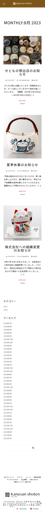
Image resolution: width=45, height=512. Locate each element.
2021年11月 (8, 429)
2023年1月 (7, 403)
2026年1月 (7, 336)
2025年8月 (7, 349)
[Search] (32, 447)
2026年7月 (7, 323)
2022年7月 (7, 413)
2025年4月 (7, 355)
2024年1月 (7, 384)
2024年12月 (8, 368)
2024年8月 (7, 374)
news (36, 80)
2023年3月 (7, 400)
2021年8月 (7, 435)
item (5, 306)
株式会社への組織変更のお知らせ (22, 248)
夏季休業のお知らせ (22, 164)
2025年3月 (7, 358)
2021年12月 (8, 425)
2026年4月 (7, 333)
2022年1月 (7, 422)
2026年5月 (7, 329)
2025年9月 (7, 345)
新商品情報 (37, 477)
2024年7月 (7, 377)
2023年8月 (7, 390)
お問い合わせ (34, 479)
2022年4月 (7, 419)
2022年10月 (8, 409)
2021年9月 (7, 432)
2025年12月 (8, 339)
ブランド (20, 477)
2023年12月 (8, 387)
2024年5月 (7, 381)
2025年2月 (7, 361)
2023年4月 (7, 397)
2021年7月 (7, 438)
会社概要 (24, 479)
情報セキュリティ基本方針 (22, 482)
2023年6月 (7, 393)
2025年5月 (7, 352)
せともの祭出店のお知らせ (22, 72)
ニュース (28, 477)
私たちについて (9, 477)
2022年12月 (8, 406)
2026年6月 (7, 326)
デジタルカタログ (12, 479)
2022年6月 (7, 416)
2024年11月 (8, 371)
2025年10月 (8, 342)
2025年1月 (7, 365)
